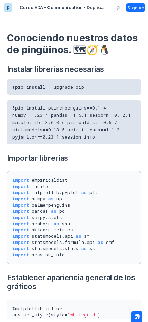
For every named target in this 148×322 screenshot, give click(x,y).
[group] (118, 7)
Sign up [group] (135, 7)
